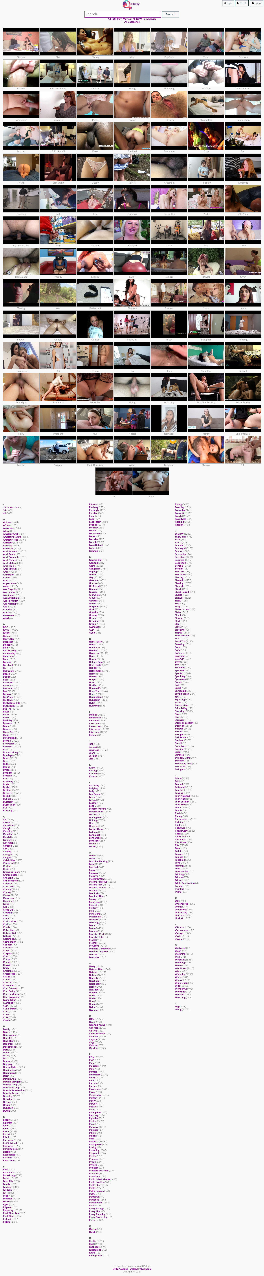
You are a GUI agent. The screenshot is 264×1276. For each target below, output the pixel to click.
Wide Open (181, 983)
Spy (177, 696)
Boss (5, 761)
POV (91, 1057)
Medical (93, 893)
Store (178, 714)
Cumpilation (9, 1000)
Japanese (94, 750)
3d (4, 510)
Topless (179, 857)
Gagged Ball (95, 560)
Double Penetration (14, 1090)
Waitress (180, 948)
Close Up (8, 910)
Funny (92, 548)
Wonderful (181, 989)
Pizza (92, 1124)
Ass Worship (10, 604)
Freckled (94, 539)
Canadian (8, 834)
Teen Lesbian (182, 802)
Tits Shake (180, 842)
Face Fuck (8, 1172)
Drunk (6, 1105)
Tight (178, 834)
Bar (5, 668)
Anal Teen (8, 566)
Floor (92, 516)
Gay (91, 577)
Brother (7, 790)
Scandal (179, 545)
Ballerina (8, 656)
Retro (92, 1253)
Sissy (177, 606)
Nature (93, 975)
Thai (177, 813)
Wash (178, 951)
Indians (93, 715)
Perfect (93, 1098)
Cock (6, 924)
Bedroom (8, 688)
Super (178, 752)
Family (6, 1184)
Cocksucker (9, 921)
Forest (92, 530)
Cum (5, 1006)
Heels (92, 656)
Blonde (7, 741)
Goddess (94, 600)
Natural (93, 972)
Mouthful (94, 946)
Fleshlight (94, 510)
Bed (5, 691)
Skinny (178, 618)
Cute (5, 1017)
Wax (177, 957)
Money (93, 931)
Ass (5, 606)
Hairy (92, 644)
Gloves (93, 598)
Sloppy (178, 632)
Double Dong (10, 1084)
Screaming (180, 554)
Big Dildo (8, 700)
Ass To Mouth (10, 601)
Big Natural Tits (11, 703)
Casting (7, 851)
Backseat (8, 642)
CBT (5, 819)
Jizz (91, 758)
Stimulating (181, 708)
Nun (91, 1001)
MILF (92, 855)
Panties (93, 1072)
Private (93, 1165)
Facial (6, 1178)
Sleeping (179, 630)
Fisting (6, 1222)
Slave (178, 627)
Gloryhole (94, 595)
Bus (5, 807)
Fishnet (7, 1219)
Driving (7, 1102)
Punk (92, 1205)
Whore (179, 980)
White (178, 977)
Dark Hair (8, 1041)
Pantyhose (95, 1074)
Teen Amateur (182, 796)
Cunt (5, 1011)
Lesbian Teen (96, 811)
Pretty (92, 1156)
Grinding (93, 621)
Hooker (93, 676)
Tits (177, 845)
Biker (6, 711)
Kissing (93, 770)
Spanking (180, 676)
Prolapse (94, 1168)
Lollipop (93, 832)
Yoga (177, 1006)
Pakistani (94, 1066)
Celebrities (9, 860)
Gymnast (94, 627)
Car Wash (8, 843)
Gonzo (92, 603)
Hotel (92, 682)
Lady (91, 791)
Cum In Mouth (11, 994)
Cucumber (8, 985)
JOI (91, 744)
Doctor (7, 1061)
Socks (178, 647)
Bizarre (7, 729)
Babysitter (8, 639)
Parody (93, 1083)
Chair (6, 869)
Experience (9, 1155)
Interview (94, 732)
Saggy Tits (180, 537)
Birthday (7, 720)
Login (229, 3)
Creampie (8, 971)
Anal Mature (10, 563)
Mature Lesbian (97, 887)
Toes (177, 848)
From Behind (96, 545)
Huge (92, 694)
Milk (91, 911)
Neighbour (95, 984)
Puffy (92, 1194)
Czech (6, 1020)
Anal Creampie (11, 557)
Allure (6, 531)
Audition (7, 609)
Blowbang (8, 743)
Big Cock (8, 697)
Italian (92, 735)
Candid (7, 837)
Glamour (93, 589)
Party (92, 1086)
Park (91, 1080)
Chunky (7, 892)
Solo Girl (179, 659)
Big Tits (7, 709)
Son (177, 664)
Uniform (179, 915)
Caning (7, 840)
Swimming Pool (183, 763)
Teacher (179, 790)
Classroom (8, 898)
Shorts (178, 595)
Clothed (7, 912)
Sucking (179, 749)
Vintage (179, 933)
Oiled (92, 1022)
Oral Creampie (97, 1033)
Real (91, 1244)
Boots (6, 758)
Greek (92, 618)
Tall (177, 781)
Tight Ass (180, 828)
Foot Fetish (95, 522)
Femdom (7, 1198)
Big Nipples (9, 706)
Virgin (178, 936)
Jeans (92, 753)
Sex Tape (180, 574)
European (8, 1140)
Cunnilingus (9, 1008)
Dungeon (8, 1108)
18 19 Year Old (11, 507)
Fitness (93, 504)
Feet (5, 1196)
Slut (177, 638)
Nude (92, 995)
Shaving (179, 583)
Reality (92, 1241)
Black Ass (8, 732)
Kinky (92, 768)
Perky (92, 1101)
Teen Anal (180, 799)
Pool (91, 1138)
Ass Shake (8, 595)
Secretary (180, 557)
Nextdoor (94, 989)
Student (179, 740)
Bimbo (6, 717)
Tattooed (180, 787)
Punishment (95, 1202)
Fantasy (7, 1187)
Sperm (178, 682)
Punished (94, 1200)
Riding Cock (95, 1255)
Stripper (179, 734)
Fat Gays (7, 1190)
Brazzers (7, 775)
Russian (179, 525)
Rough (178, 516)
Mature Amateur (98, 882)
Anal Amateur (10, 551)
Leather (93, 803)
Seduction (180, 563)
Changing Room (11, 872)
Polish (92, 1136)
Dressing (8, 1096)
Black (6, 735)
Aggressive (9, 528)
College (7, 936)
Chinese (7, 883)
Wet (177, 971)
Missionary (95, 916)
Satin (177, 539)
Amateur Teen (10, 540)
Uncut (178, 907)
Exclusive (8, 1146)
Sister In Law (182, 609)
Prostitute (94, 1176)
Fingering (8, 1210)
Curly (6, 1014)
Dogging (7, 1064)
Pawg (92, 1092)
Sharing (179, 577)
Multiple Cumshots (99, 948)
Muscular (94, 957)
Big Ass (7, 694)
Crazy (6, 968)
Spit (177, 685)
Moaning (94, 922)
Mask (92, 870)
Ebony (6, 1120)
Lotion (92, 843)
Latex (92, 797)
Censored (8, 863)
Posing (92, 1147)
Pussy (92, 1220)
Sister (178, 612)
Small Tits (180, 641)
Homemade (95, 671)
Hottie (92, 685)
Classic (7, 895)
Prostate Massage (98, 1170)
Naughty (93, 978)
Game (92, 566)
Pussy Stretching (98, 1217)
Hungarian (94, 700)
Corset (6, 950)
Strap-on (179, 726)
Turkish (179, 886)
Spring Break (182, 694)
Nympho (93, 1010)
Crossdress (9, 974)
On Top (93, 1031)
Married (93, 867)
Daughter (8, 1044)
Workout (180, 991)
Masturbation (96, 879)
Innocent (94, 720)
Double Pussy (10, 1093)
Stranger (179, 720)
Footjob (93, 525)
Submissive (181, 746)
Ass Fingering (10, 589)
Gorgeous (94, 606)
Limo (91, 823)
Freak (92, 536)
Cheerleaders (10, 880)
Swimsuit (180, 766)
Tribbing (179, 874)
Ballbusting (9, 653)
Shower (179, 598)
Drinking (7, 1099)
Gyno (92, 632)
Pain (91, 1063)
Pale (91, 1069)
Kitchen (93, 773)
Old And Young (97, 1025)
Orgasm (93, 1039)
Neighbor (94, 981)
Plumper (93, 1130)
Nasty (92, 966)
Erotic (6, 1131)
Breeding (8, 781)
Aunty (6, 612)
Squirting (180, 699)
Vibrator (179, 927)
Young (178, 1009)
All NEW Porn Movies (144, 19)
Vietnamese (181, 930)
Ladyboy (93, 788)
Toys (177, 863)
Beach (6, 674)
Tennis (178, 810)
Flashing (93, 507)
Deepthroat (9, 1047)
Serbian (179, 569)
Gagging (93, 563)
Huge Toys (94, 691)
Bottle (6, 764)
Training (179, 865)
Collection (8, 930)
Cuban (6, 979)
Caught (7, 857)
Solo (177, 662)
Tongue (179, 854)
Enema (6, 1128)
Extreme (7, 1157)
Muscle (93, 954)
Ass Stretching (11, 598)
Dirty (6, 1055)
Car (5, 849)
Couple (7, 962)
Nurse (92, 1004)
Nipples (93, 992)
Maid (92, 864)
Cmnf (6, 918)
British (6, 787)
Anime (6, 577)
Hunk (92, 703)
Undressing (181, 912)
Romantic (180, 513)
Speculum (180, 679)
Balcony (7, 645)
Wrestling (180, 997)
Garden (93, 574)
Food (91, 519)
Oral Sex (93, 1036)
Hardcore (94, 653)
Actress (7, 522)
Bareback (8, 665)
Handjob (93, 650)
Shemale (179, 586)
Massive (93, 876)
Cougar (7, 959)
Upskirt (179, 918)
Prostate (93, 1173)
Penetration (95, 1095)
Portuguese (95, 1144)
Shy (177, 603)
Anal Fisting (9, 560)
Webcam (180, 959)
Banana (7, 662)
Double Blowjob (12, 1082)
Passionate (95, 1089)
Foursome (94, 533)
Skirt (177, 621)
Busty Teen (9, 805)
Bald (5, 647)
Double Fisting (11, 1087)
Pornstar (93, 1141)
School (178, 551)
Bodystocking (10, 752)
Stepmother (181, 705)
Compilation (9, 942)
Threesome (181, 819)
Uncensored (181, 904)
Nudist (92, 998)
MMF (92, 858)
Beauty (7, 685)
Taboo (178, 778)
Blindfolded (9, 738)
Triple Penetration (185, 883)
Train (177, 868)
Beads (6, 677)
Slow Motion (182, 635)
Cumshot (8, 1003)
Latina (92, 800)
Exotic (6, 1152)
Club (5, 915)
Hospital (93, 679)
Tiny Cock (180, 836)
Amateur (8, 542)
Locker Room (96, 829)
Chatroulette (10, 875)
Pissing (93, 1121)
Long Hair (94, 841)
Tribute (179, 877)
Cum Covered (10, 988)
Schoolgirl (180, 548)
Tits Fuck (180, 839)
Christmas (8, 886)
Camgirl (7, 828)
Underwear (181, 909)
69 (4, 513)
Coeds (6, 927)
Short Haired (182, 592)
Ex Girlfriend (10, 1143)
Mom (92, 928)
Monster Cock (97, 934)
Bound (6, 767)
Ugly (177, 901)
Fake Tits (8, 1181)
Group (92, 624)
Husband (94, 706)
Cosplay (7, 953)
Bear (5, 679)
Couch (6, 956)
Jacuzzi (93, 747)
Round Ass (180, 519)
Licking (93, 820)
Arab (5, 580)
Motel (92, 940)
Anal (5, 572)
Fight (6, 1204)
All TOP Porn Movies (119, 19)
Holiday (93, 668)
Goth (92, 609)
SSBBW (179, 534)
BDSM (6, 633)
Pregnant (94, 1153)
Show (178, 600)
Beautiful (8, 682)
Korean (93, 776)
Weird (178, 965)
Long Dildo (95, 838)
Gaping (93, 571)
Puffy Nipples (96, 1191)
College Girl (9, 933)
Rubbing (179, 522)
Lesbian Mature (97, 809)
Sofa (177, 650)
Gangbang (94, 569)
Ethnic (6, 1137)
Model (92, 925)
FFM (5, 1169)
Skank (178, 615)
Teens (178, 807)
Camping (8, 831)
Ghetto (93, 583)
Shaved (179, 580)
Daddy (6, 1029)
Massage (94, 873)
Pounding (94, 1150)
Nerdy (92, 987)
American (8, 548)
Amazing (7, 545)
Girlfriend (94, 586)
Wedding (180, 962)
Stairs (178, 702)
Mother (93, 943)
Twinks (179, 889)
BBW (6, 630)
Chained (7, 866)
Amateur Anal (10, 534)
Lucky (92, 846)
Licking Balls (96, 817)
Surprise (179, 755)
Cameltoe (8, 825)
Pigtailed (94, 1118)
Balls (5, 659)
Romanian (180, 510)
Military (93, 908)
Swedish (179, 760)
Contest (7, 947)
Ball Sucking (9, 650)
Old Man (94, 1028)
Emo (5, 1125)
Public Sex (94, 1185)
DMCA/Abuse (120, 1269)
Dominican (9, 1073)
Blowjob (7, 746)
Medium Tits (96, 896)
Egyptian (7, 1123)
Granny (93, 615)
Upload (258, 3)
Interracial (94, 729)
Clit (5, 907)
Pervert (93, 1104)
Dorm (6, 1076)
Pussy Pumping (97, 1214)
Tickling (179, 822)
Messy (92, 899)
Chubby (7, 889)
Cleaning (8, 901)
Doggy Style (9, 1067)
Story (178, 717)
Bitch (6, 726)
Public (92, 1188)
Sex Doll (179, 571)
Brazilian (7, 773)
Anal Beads (9, 554)
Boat (5, 749)
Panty (92, 1077)
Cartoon (7, 846)
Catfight (7, 854)
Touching (180, 860)
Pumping (94, 1197)
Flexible (93, 513)
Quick (92, 1232)
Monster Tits (96, 937)
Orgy (91, 1042)
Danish (7, 1038)
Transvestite (181, 871)
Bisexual (7, 723)
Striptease (180, 737)
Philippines (95, 1112)
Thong (178, 816)
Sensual (179, 566)
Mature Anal (96, 884)
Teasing (179, 793)
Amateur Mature (12, 537)
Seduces (179, 560)
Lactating (94, 785)
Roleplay (179, 507)
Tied (177, 825)
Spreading (180, 691)
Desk (6, 1050)
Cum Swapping (11, 997)
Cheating (8, 878)
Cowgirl (7, 965)
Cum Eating (9, 991)
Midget (93, 905)
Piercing (93, 1115)
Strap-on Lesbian (184, 723)
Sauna (178, 542)
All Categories (132, 22)
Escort (6, 1134)
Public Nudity (96, 1182)
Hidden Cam (96, 662)
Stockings (180, 711)
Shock (178, 589)
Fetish (6, 1201)
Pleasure (94, 1127)
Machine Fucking (98, 861)
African (7, 525)
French (93, 542)
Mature (93, 890)
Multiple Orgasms (98, 951)
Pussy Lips (94, 1211)
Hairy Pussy (95, 642)
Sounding (180, 667)
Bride (6, 784)
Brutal (6, 796)
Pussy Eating (96, 1208)
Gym (91, 630)
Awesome (8, 615)
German (93, 580)
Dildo (6, 1052)
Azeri (6, 618)
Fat (4, 1193)
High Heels (95, 665)
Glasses (93, 592)
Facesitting (9, 1175)
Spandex (179, 670)
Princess (93, 1159)
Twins (178, 892)
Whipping (180, 974)
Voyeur (179, 939)
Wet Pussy (181, 968)
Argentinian (9, 583)
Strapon (179, 728)
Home (92, 674)
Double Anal (9, 1079)
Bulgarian (8, 802)
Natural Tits (95, 969)
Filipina (7, 1207)
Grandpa (93, 612)
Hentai (92, 659)
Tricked (179, 880)
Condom (7, 944)
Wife (177, 986)
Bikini (6, 714)
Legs (91, 806)
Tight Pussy (181, 831)
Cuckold (7, 982)
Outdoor (93, 1048)
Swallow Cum (182, 758)
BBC (5, 627)
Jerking (93, 756)
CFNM (6, 822)
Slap (177, 624)
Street (178, 731)
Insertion (94, 723)
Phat (91, 1109)
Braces (7, 770)
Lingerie (93, 826)
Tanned (179, 784)
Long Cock (95, 835)
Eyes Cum (8, 1160)
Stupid (178, 743)
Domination (9, 1070)
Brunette (8, 793)
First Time (8, 1216)
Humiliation (95, 697)
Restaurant (95, 1250)
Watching (180, 954)
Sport (178, 688)
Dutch (6, 1111)
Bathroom (8, 671)
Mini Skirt (94, 914)
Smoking (179, 644)
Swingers (180, 769)
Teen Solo (180, 804)
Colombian (9, 939)
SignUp (243, 3)
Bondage (8, 755)
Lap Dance (95, 794)
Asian (6, 586)
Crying (6, 976)
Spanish (179, 673)
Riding (178, 504)
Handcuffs (94, 647)
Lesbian (93, 814)
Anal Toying (9, 569)
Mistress (93, 919)
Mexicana (94, 902)
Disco (6, 1058)
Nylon (92, 1007)
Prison (92, 1162)
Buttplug (7, 810)
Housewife (95, 688)
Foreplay (93, 527)
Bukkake (8, 799)
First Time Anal (11, 1213)
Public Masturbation (100, 1179)
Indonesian (95, 717)
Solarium (179, 656)
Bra (5, 778)
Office (92, 1019)
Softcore (179, 653)
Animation (8, 574)
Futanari (93, 551)
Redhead (94, 1247)
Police (92, 1133)
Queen (93, 1229)
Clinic (6, 904)
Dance (6, 1032)
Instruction (95, 726)
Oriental (93, 1045)
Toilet (178, 851)
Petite (92, 1106)
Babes (6, 636)
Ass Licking (9, 592)
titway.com (145, 1269)
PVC (91, 1060)
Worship (179, 994)
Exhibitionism (10, 1149)
